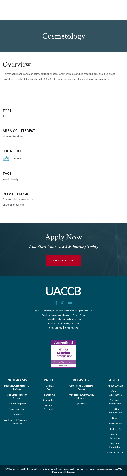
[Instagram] (62, 302)
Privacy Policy (79, 315)
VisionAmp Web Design (59, 315)
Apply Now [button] (63, 260)
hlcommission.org (65, 469)
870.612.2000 (55, 328)
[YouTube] (70, 302)
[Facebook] (56, 302)
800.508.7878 (71, 328)
